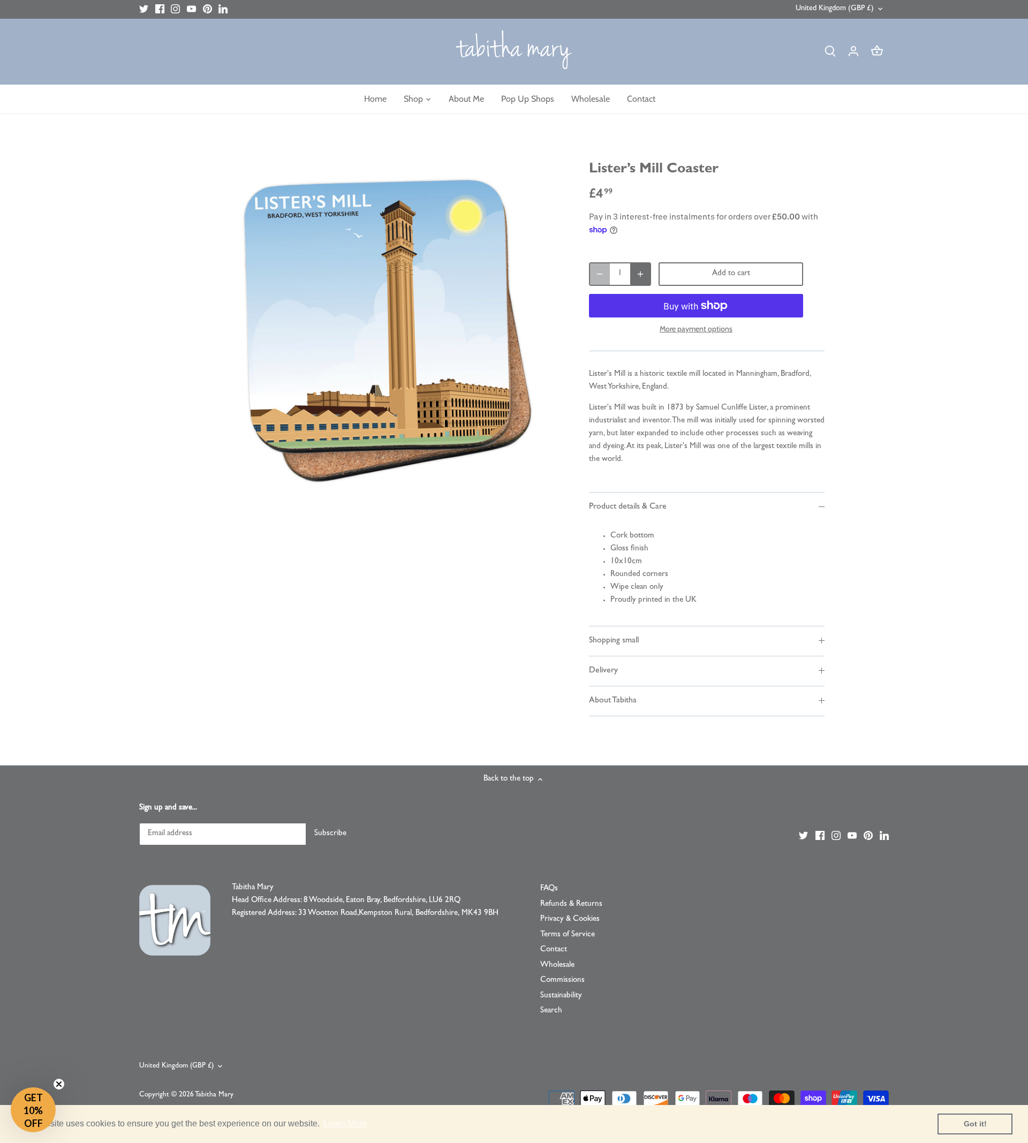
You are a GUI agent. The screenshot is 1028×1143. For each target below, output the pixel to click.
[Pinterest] (207, 9)
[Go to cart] (877, 51)
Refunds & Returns (571, 904)
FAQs (549, 889)
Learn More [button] (345, 1123)
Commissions (562, 981)
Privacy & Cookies (570, 919)
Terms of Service (567, 935)
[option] (383, 329)
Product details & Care (628, 507)
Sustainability (561, 996)
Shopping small (614, 641)
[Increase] (640, 274)
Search (551, 1011)
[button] (33, 1109)
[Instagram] (175, 9)
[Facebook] (159, 9)
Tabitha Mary (214, 1095)
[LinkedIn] (223, 9)
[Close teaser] (59, 1084)
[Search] (830, 51)
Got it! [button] (975, 1123)
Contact (553, 950)
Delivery (603, 671)
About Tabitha (613, 701)
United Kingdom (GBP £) (835, 9)
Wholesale (557, 966)
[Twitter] (143, 9)
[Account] (853, 51)
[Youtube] (191, 9)
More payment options (696, 329)
